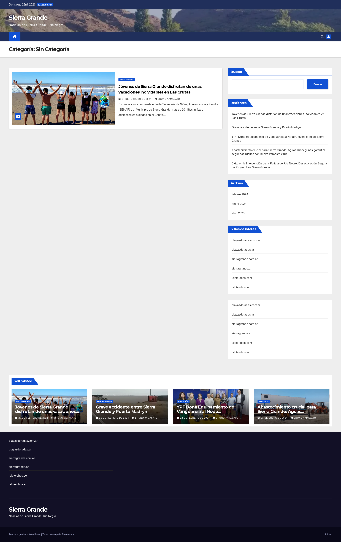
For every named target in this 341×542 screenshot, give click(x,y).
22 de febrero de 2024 (195, 418)
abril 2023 (238, 213)
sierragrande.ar (241, 268)
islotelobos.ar (240, 287)
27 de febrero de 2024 (137, 99)
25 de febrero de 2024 (114, 418)
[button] (322, 36)
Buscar (236, 72)
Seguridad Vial (104, 401)
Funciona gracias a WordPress (25, 534)
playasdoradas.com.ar (246, 240)
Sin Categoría (127, 80)
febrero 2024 (240, 194)
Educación (183, 401)
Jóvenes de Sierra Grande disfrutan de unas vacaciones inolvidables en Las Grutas (45, 411)
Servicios (264, 401)
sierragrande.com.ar (245, 259)
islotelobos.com (242, 277)
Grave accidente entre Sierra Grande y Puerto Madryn (266, 127)
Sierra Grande (28, 17)
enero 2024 (239, 203)
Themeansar (68, 534)
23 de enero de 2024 (274, 418)
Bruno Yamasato (169, 99)
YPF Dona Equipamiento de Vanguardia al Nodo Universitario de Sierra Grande (208, 411)
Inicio (328, 534)
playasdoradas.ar (243, 249)
